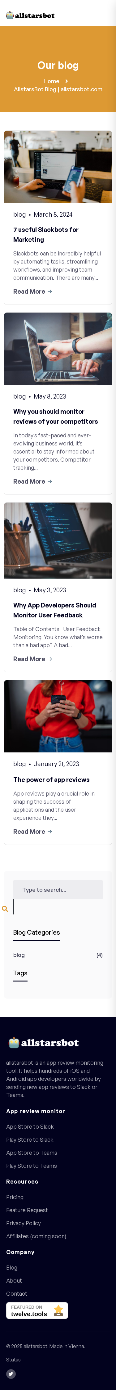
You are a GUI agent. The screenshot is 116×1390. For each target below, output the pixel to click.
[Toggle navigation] (107, 16)
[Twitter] (11, 1374)
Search (13, 906)
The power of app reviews (51, 779)
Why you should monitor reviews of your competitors (55, 416)
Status (13, 1359)
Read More (29, 291)
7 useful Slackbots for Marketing (46, 234)
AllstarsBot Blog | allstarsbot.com (58, 89)
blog (19, 954)
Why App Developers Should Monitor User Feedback (54, 610)
